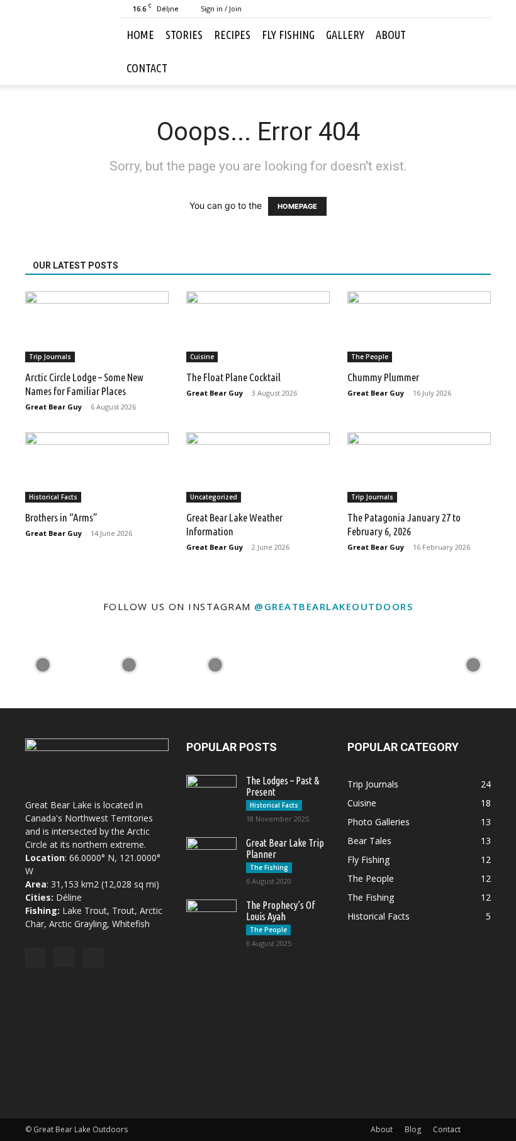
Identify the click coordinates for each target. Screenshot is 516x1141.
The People (369, 356)
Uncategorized (213, 497)
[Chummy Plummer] (419, 326)
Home (140, 34)
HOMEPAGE (297, 206)
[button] (476, 35)
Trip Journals (50, 356)
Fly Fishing (288, 34)
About (391, 34)
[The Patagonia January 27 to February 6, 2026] (419, 467)
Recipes (232, 34)
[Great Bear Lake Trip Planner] (211, 854)
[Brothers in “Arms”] (97, 467)
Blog (413, 1129)
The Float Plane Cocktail (233, 377)
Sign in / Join (221, 8)
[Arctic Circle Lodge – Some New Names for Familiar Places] (97, 326)
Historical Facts (53, 497)
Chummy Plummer (383, 377)
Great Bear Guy (53, 406)
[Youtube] (481, 9)
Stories (184, 34)
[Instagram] (460, 9)
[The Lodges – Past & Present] (211, 792)
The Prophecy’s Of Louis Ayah (280, 910)
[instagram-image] (43, 665)
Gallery (345, 34)
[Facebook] (439, 9)
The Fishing (269, 867)
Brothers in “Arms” (61, 517)
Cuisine (202, 356)
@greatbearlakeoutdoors (333, 606)
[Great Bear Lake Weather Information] (258, 467)
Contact (146, 68)
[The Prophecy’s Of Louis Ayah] (211, 917)
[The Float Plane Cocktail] (258, 326)
